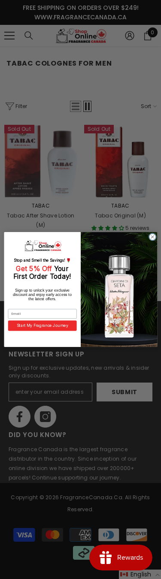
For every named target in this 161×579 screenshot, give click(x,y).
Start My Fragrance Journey (42, 325)
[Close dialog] (152, 237)
